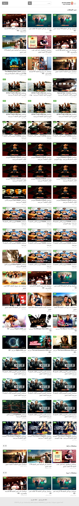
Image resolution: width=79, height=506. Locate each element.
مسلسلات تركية (71, 446)
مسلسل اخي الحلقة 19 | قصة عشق (15, 307)
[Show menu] (75, 3)
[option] (64, 459)
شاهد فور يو (34, 499)
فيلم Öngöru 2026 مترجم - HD (16, 329)
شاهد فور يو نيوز (43, 499)
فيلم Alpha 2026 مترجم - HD (17, 350)
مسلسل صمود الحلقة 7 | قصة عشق (66, 71)
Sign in (5, 3)
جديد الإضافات (72, 10)
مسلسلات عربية (71, 473)
